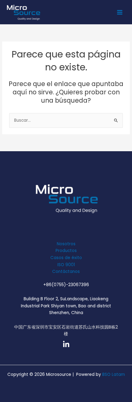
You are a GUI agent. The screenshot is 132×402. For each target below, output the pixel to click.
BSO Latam (113, 374)
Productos (66, 251)
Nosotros (66, 244)
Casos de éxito (66, 258)
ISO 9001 (66, 265)
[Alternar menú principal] (120, 12)
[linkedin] (66, 344)
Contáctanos (66, 271)
